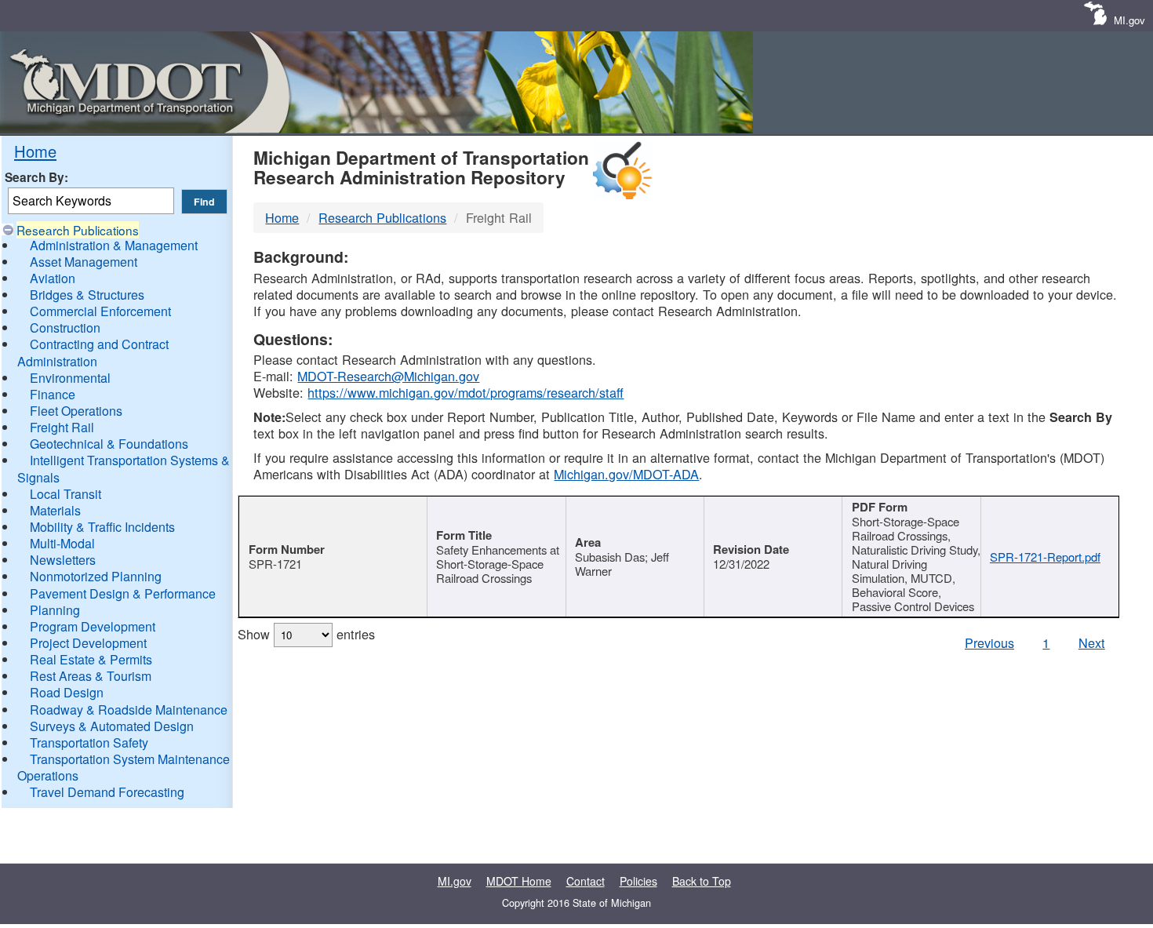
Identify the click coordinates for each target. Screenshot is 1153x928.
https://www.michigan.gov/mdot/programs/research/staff (465, 392)
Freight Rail (62, 427)
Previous (989, 642)
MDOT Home (518, 881)
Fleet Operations (76, 411)
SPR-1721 (275, 563)
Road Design (67, 692)
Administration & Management (114, 245)
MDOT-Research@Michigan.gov (388, 375)
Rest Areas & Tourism (90, 676)
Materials (55, 510)
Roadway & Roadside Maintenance (128, 710)
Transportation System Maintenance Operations (123, 767)
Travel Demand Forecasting (107, 792)
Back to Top (701, 881)
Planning (55, 610)
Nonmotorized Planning (96, 576)
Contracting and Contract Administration (93, 352)
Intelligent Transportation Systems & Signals (123, 468)
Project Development (88, 643)
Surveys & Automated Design (112, 726)
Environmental (70, 378)
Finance (52, 394)
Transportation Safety (89, 742)
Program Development (92, 626)
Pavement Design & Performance (123, 593)
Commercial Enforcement (100, 311)
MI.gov (1129, 20)
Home (35, 151)
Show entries (306, 633)
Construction (65, 327)
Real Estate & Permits (91, 659)
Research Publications (77, 229)
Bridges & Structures (87, 295)
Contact (585, 881)
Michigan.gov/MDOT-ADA (626, 473)
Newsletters (63, 560)
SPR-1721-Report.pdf (1045, 556)
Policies (638, 881)
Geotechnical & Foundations (109, 444)
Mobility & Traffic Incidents (102, 527)
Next (1091, 642)
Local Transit (65, 494)
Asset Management (83, 262)
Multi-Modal (62, 543)
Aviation (52, 278)
